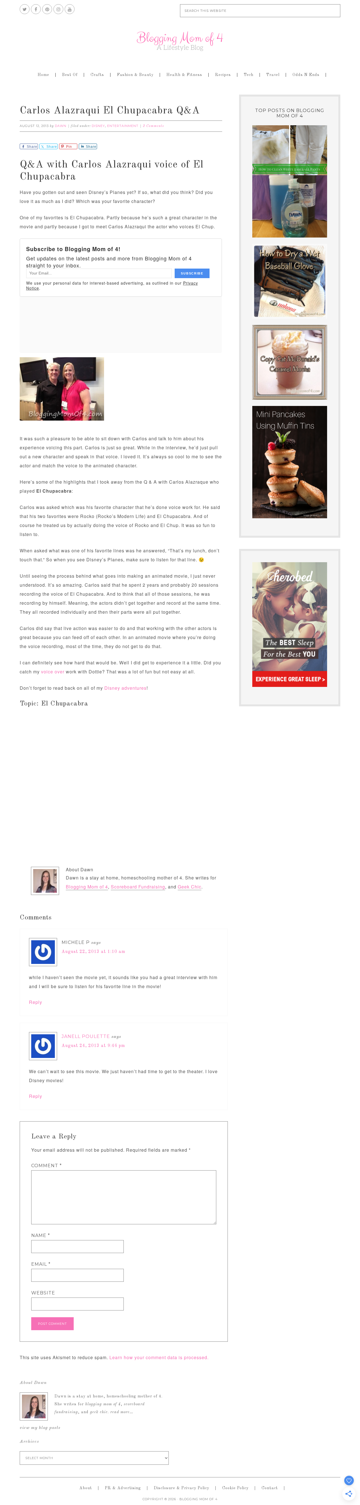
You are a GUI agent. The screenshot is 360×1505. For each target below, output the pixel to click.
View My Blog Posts (40, 1428)
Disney (98, 126)
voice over (52, 671)
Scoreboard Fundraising (138, 886)
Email (41, 1264)
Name (40, 1235)
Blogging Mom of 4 (180, 41)
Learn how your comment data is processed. (159, 1357)
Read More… (121, 1412)
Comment (46, 1165)
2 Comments (153, 126)
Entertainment (122, 126)
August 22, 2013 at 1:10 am (93, 952)
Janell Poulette (86, 1036)
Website (43, 1293)
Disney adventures (125, 688)
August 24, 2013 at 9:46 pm (93, 1046)
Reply (35, 1002)
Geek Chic (189, 886)
